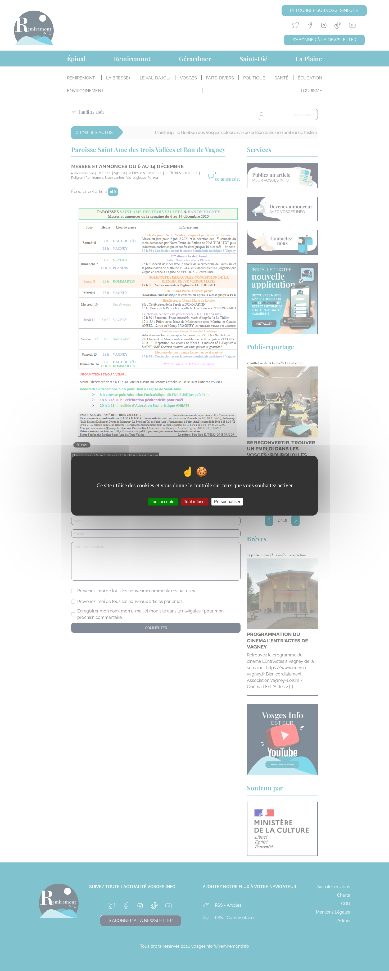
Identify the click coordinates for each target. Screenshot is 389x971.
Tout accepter (163, 501)
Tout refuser (195, 501)
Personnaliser (227, 501)
